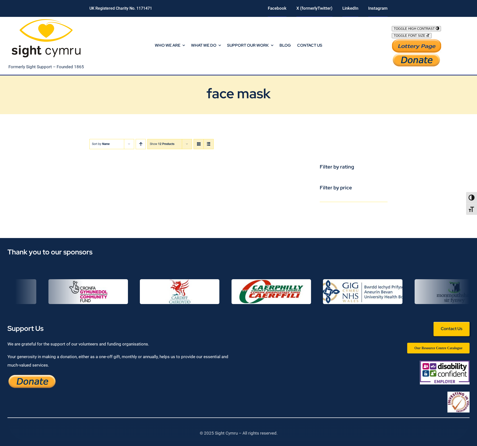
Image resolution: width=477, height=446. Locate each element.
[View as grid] (198, 144)
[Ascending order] (141, 144)
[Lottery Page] (416, 40)
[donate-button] (416, 54)
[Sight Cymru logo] (46, 18)
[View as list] (208, 144)
